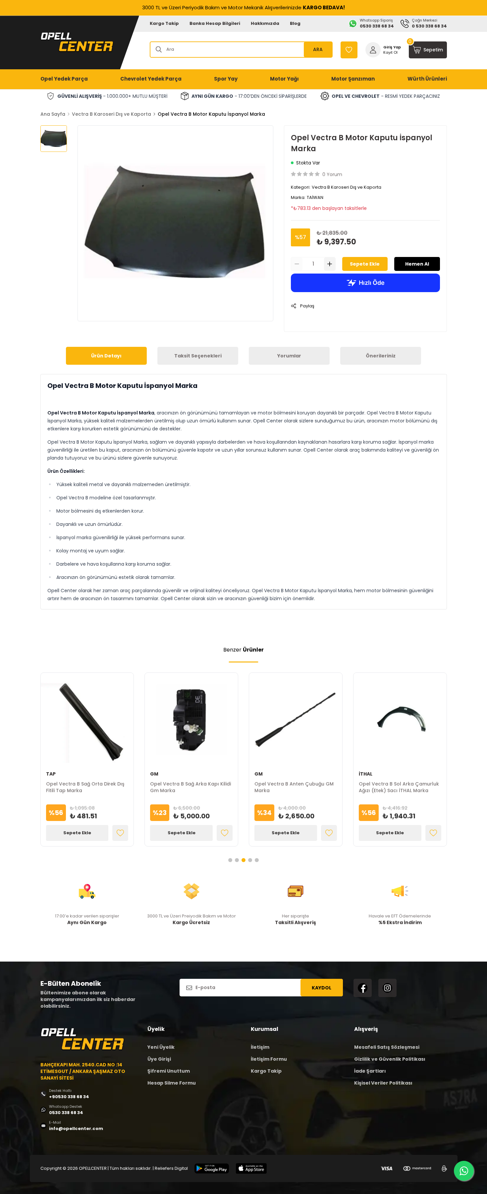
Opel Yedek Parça (64, 78)
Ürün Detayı (106, 355)
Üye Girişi (159, 1059)
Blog (295, 23)
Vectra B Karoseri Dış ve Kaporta (111, 114)
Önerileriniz (381, 355)
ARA (318, 49)
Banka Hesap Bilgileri (214, 23)
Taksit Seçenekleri (198, 355)
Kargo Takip (164, 23)
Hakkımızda (265, 23)
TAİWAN (315, 197)
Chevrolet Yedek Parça (151, 78)
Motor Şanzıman (353, 78)
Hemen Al (417, 264)
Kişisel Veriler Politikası (383, 1083)
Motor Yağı (284, 78)
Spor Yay (226, 78)
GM (154, 774)
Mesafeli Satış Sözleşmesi (386, 1047)
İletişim (260, 1047)
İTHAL (365, 774)
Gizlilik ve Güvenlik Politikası (389, 1059)
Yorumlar (289, 355)
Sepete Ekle (365, 264)
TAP (51, 774)
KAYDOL (321, 987)
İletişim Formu (269, 1059)
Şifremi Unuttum (168, 1071)
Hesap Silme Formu (171, 1083)
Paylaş (307, 306)
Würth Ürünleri (427, 78)
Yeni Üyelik (161, 1047)
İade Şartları (370, 1071)
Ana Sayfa (52, 114)
